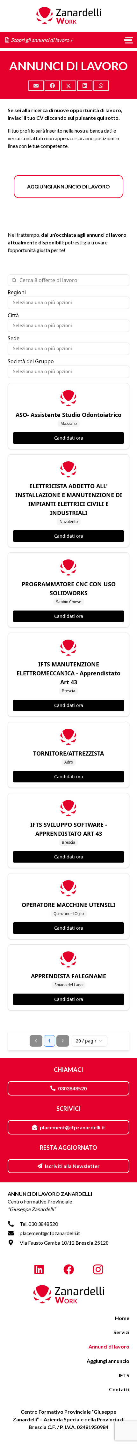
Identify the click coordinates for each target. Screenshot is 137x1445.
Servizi (121, 1332)
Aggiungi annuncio (108, 1361)
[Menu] (128, 40)
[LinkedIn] (39, 1270)
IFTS (124, 1375)
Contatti (119, 1389)
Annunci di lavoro (109, 1346)
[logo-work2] (68, 1295)
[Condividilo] (52, 86)
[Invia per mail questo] (36, 86)
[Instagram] (98, 1270)
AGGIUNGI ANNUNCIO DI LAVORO (68, 186)
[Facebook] (68, 1270)
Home (122, 1318)
